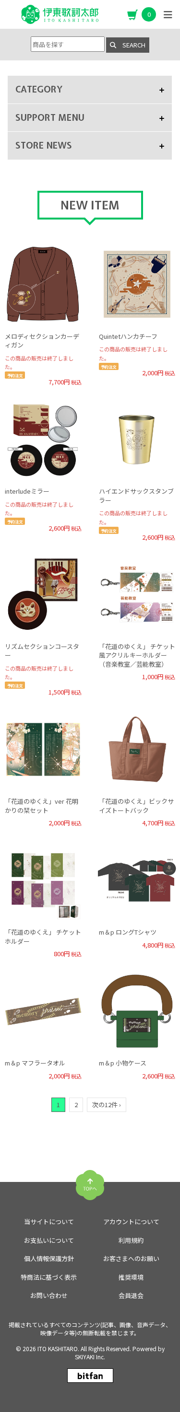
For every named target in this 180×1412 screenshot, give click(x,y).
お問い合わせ (49, 1295)
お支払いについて (49, 1240)
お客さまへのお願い (131, 1258)
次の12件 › (106, 1104)
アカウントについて (131, 1221)
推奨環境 (131, 1277)
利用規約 (131, 1240)
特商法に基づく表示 (49, 1277)
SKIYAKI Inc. (90, 1357)
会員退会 (131, 1295)
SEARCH (130, 44)
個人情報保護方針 (49, 1258)
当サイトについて (49, 1221)
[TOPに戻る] (90, 1181)
